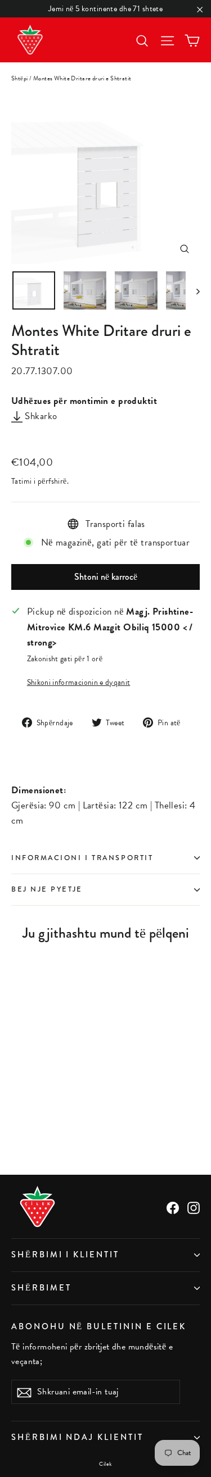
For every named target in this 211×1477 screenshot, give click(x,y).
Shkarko (40, 416)
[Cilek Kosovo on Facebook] (173, 1206)
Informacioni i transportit (82, 858)
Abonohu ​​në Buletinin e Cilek (98, 1326)
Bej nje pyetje (47, 889)
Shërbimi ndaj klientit (77, 1437)
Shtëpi (19, 78)
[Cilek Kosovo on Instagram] (193, 1206)
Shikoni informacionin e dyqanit (79, 682)
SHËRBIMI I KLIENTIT (65, 1255)
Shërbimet (41, 1288)
